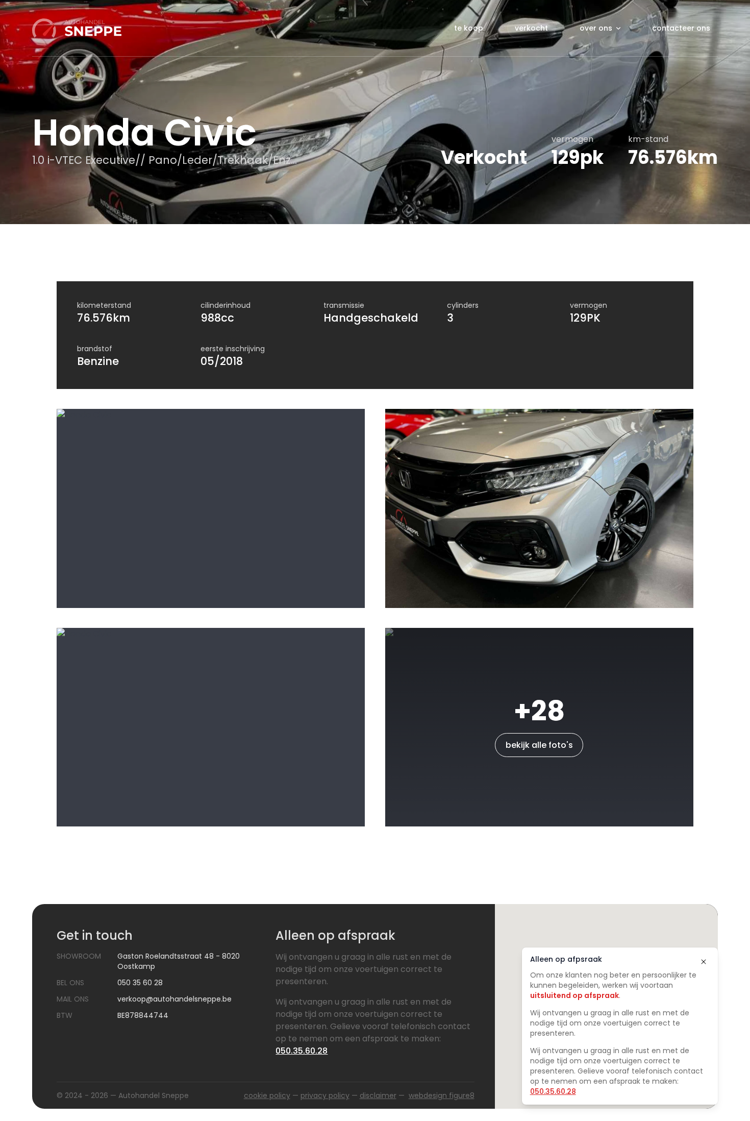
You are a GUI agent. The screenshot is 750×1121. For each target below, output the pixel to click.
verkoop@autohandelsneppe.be (174, 999)
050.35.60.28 (553, 1091)
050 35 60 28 (140, 983)
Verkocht (531, 28)
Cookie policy (267, 1095)
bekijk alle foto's (539, 745)
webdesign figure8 (441, 1095)
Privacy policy (325, 1095)
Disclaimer (378, 1095)
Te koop (468, 28)
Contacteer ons (681, 28)
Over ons (596, 28)
